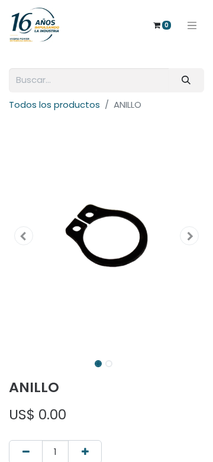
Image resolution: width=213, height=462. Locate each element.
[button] (23, 235)
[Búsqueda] (186, 80)
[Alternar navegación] (192, 24)
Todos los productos (54, 104)
